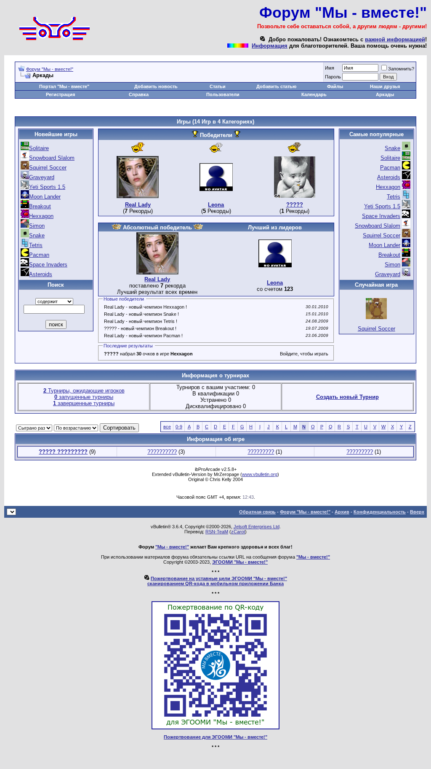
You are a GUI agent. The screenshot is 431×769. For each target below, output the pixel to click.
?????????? (162, 452)
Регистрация (60, 94)
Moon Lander (45, 197)
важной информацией (395, 39)
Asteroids (40, 274)
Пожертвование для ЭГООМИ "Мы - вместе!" (215, 736)
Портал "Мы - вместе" (64, 86)
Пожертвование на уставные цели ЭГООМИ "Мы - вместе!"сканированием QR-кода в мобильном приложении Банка (217, 581)
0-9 (179, 426)
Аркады (385, 94)
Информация (269, 46)
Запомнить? (401, 68)
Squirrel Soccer (48, 167)
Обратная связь (257, 511)
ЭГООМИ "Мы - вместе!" (240, 562)
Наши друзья (385, 86)
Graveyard (41, 177)
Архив (342, 511)
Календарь (314, 94)
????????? (260, 452)
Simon (37, 226)
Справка (139, 94)
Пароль (333, 76)
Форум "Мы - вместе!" (49, 69)
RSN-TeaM (216, 531)
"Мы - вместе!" (172, 546)
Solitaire (39, 148)
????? (294, 205)
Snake (37, 235)
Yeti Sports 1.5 (47, 187)
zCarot (238, 531)
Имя (329, 67)
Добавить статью (276, 86)
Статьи (218, 86)
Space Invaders (48, 264)
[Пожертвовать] (215, 727)
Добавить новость (156, 86)
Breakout (40, 206)
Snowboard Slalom (51, 158)
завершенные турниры (83, 403)
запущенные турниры (83, 397)
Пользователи (222, 94)
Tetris (36, 245)
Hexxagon (41, 216)
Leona (216, 205)
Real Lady (138, 205)
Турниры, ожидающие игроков (84, 390)
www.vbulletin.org (259, 474)
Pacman (39, 255)
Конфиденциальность (380, 511)
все (167, 426)
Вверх (417, 511)
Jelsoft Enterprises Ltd (256, 526)
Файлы (335, 86)
